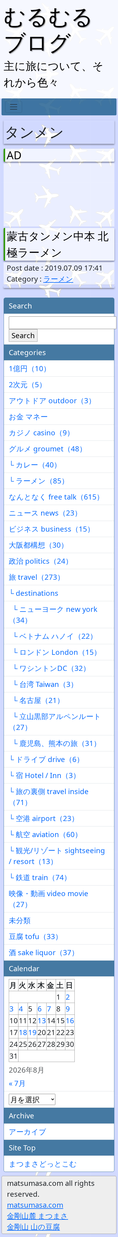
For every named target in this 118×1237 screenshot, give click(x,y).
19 (32, 1032)
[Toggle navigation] (13, 107)
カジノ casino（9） (41, 432)
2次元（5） (27, 384)
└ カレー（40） (35, 465)
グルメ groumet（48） (48, 449)
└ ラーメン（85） (39, 481)
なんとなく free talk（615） (56, 497)
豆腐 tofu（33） (35, 936)
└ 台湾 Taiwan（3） (43, 684)
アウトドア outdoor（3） (52, 400)
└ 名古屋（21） (36, 700)
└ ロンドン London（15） (55, 652)
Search (23, 335)
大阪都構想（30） (38, 545)
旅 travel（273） (36, 577)
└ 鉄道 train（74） (40, 877)
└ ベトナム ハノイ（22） (53, 636)
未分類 (20, 920)
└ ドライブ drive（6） (46, 759)
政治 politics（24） (41, 561)
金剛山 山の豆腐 (33, 1227)
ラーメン (58, 279)
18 (23, 1032)
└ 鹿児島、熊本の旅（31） (55, 743)
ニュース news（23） (45, 513)
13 (42, 1020)
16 (70, 1020)
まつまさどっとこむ (43, 1164)
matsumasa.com (35, 1205)
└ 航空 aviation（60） (45, 834)
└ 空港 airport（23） (44, 818)
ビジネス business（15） (51, 529)
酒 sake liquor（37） (44, 952)
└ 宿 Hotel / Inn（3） (44, 775)
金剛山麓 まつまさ (37, 1216)
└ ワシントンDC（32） (49, 668)
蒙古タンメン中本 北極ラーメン (58, 244)
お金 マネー (28, 416)
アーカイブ (27, 1131)
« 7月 (17, 1083)
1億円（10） (30, 368)
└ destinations (33, 593)
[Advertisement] (38, 193)
